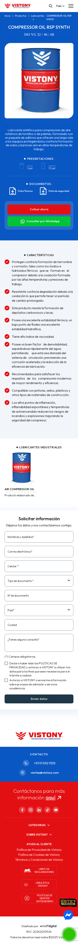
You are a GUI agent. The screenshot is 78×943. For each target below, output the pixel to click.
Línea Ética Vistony (42, 884)
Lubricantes (37, 15)
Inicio (7, 15)
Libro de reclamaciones (44, 870)
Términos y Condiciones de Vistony (39, 860)
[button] (69, 934)
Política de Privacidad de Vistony (39, 850)
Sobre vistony (37, 834)
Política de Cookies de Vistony (39, 855)
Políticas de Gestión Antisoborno (44, 898)
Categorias (37, 825)
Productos (20, 15)
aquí (50, 797)
